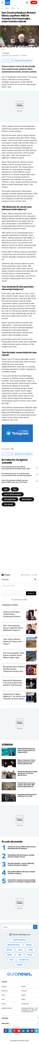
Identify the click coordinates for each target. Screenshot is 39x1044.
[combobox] (19, 927)
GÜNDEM (7, 744)
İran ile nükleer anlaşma (12, 494)
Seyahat (19, 965)
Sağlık (23, 995)
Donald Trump (24, 960)
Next (3, 995)
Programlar (25, 1004)
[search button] (35, 927)
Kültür (23, 999)
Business (5, 990)
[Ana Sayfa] (2, 8)
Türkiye (9, 955)
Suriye (30, 950)
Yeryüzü (24, 990)
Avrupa (4, 986)
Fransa (29, 955)
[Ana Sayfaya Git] (7, 2)
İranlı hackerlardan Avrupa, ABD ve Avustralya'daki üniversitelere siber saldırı (16, 467)
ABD (5, 489)
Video (4, 1004)
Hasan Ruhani (27, 499)
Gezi (3, 999)
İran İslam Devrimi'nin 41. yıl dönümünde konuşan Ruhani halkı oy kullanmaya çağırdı (17, 474)
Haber (7, 8)
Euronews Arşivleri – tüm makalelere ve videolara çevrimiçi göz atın (29, 1009)
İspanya (29, 945)
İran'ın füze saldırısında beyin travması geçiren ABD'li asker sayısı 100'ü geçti (15, 481)
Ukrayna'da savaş (13, 945)
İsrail (11, 960)
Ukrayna (9, 950)
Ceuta (20, 950)
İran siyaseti (8, 504)
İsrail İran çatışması (19, 940)
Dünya (13, 8)
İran (18, 8)
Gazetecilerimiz (7, 1008)
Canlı (34, 2)
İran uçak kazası (10, 499)
